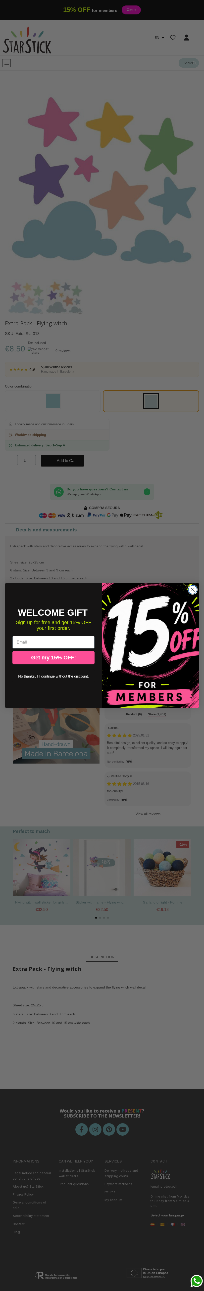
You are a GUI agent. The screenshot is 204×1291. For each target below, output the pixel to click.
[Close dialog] (192, 589)
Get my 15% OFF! (53, 657)
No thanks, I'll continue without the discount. (53, 676)
